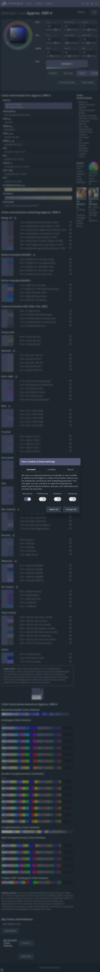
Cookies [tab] (51, 469)
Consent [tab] (31, 469)
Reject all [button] (53, 509)
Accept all (71, 509)
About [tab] (70, 469)
